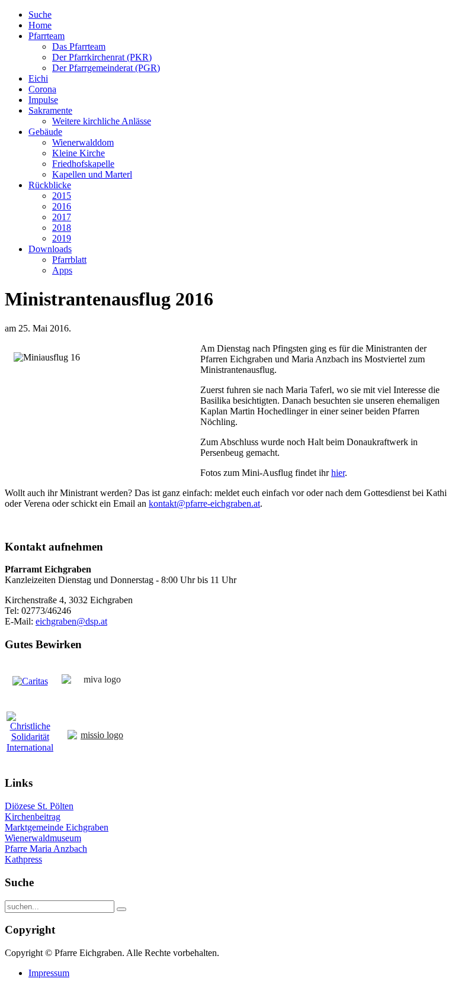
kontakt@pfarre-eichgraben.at (204, 503)
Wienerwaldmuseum (43, 838)
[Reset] (121, 909)
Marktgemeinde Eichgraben (56, 827)
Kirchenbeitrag (32, 817)
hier (338, 473)
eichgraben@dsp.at (71, 621)
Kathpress (23, 859)
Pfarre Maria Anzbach (46, 849)
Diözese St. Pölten (39, 806)
